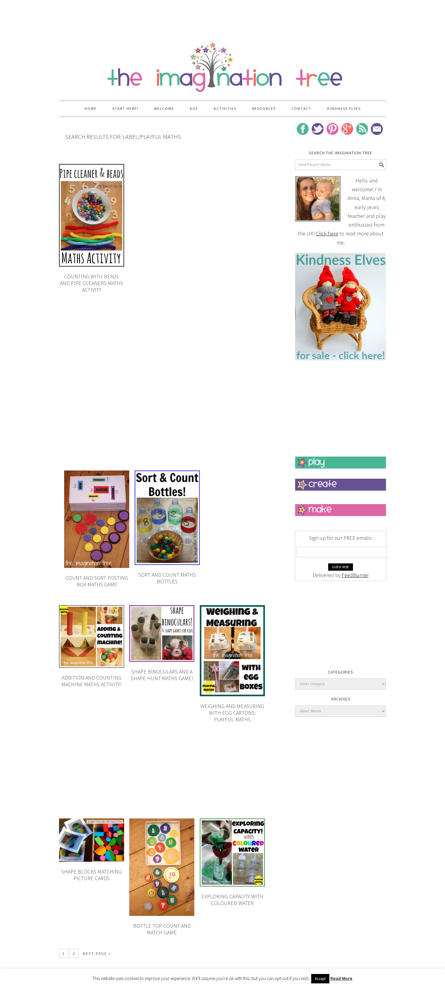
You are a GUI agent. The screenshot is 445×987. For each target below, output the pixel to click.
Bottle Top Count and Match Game (162, 929)
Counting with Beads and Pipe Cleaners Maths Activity (91, 283)
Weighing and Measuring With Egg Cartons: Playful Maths (232, 713)
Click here (327, 233)
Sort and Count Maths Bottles (167, 578)
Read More (341, 978)
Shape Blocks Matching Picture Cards (91, 875)
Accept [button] (320, 978)
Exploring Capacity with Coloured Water (232, 900)
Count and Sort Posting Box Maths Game (96, 581)
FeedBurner (355, 575)
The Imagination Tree (222, 64)
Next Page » (97, 953)
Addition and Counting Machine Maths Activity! (91, 681)
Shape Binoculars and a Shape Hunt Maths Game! (162, 675)
